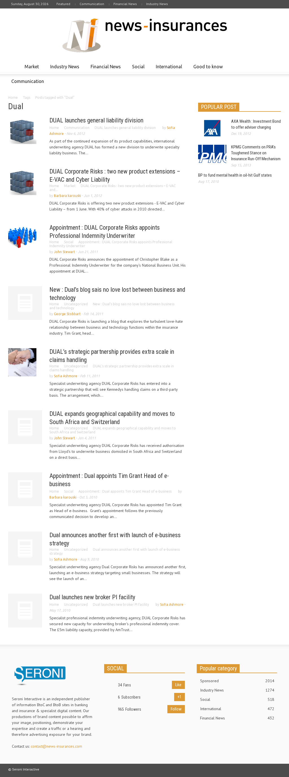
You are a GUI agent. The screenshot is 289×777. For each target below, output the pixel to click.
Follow (176, 709)
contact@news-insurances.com (56, 746)
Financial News (125, 4)
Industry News (157, 4)
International (167, 69)
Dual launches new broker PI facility (92, 597)
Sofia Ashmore (65, 376)
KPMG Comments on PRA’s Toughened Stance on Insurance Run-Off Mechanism (256, 152)
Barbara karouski (67, 195)
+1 (179, 697)
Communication (92, 4)
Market (30, 69)
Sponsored (237, 680)
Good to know (206, 69)
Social (136, 69)
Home (13, 97)
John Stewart (64, 252)
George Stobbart (67, 314)
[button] (275, 66)
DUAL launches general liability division (96, 120)
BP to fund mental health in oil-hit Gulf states (235, 175)
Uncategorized (76, 304)
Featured (63, 4)
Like (178, 684)
